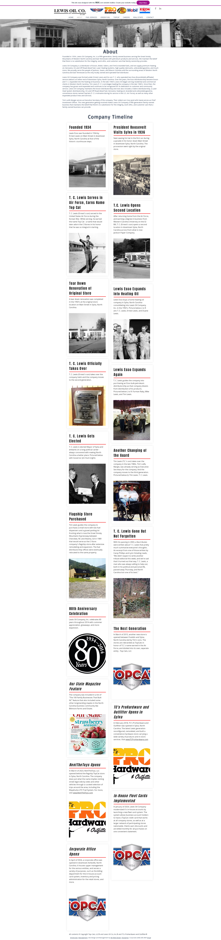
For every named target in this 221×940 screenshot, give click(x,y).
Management (83, 938)
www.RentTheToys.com (83, 793)
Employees (74, 938)
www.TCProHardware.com (137, 739)
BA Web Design (116, 938)
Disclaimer (125, 938)
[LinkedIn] (160, 8)
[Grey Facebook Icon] (155, 8)
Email (149, 938)
